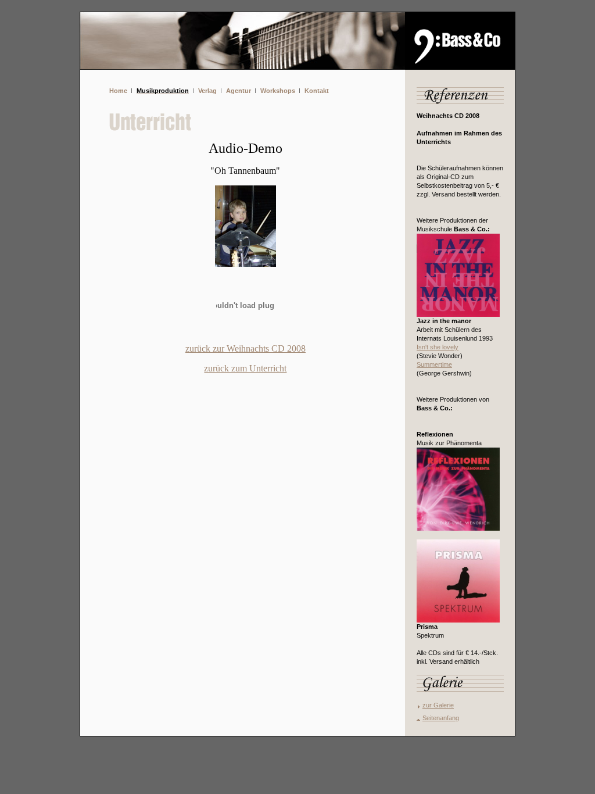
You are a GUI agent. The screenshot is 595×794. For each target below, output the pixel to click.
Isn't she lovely (437, 347)
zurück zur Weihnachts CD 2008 (245, 348)
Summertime (434, 364)
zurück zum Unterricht (245, 368)
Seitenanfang (440, 717)
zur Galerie (438, 705)
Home (118, 90)
